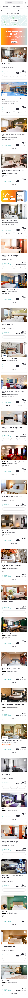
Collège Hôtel (14, 774)
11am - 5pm (14, 787)
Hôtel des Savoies (14, 808)
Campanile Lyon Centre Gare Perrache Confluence (14, 876)
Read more (14, 42)
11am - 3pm (8, 233)
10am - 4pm (8, 267)
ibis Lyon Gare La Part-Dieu (14, 255)
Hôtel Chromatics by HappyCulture (14, 427)
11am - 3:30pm (14, 993)
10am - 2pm (14, 819)
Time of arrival (5, 6)
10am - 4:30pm (14, 474)
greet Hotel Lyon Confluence (14, 289)
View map (15, 20)
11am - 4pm (14, 611)
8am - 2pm (6, 76)
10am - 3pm (8, 112)
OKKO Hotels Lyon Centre (14, 220)
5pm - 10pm (20, 233)
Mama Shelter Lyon (14, 600)
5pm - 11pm (20, 405)
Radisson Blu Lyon (14, 324)
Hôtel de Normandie (14, 531)
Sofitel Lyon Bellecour (14, 946)
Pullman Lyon (14, 63)
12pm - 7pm (22, 76)
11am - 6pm (20, 112)
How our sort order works (13, 13)
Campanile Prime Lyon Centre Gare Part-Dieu (14, 135)
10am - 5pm (14, 76)
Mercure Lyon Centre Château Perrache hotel (14, 392)
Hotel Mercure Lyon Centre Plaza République (14, 566)
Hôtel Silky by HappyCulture (14, 912)
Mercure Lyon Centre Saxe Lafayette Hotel (14, 98)
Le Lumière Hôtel (14, 633)
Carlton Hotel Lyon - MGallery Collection (14, 461)
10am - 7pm (14, 752)
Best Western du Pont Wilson (14, 357)
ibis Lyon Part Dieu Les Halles (14, 841)
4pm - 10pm (22, 439)
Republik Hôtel (14, 981)
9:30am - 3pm (14, 543)
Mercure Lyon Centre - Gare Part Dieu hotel (14, 705)
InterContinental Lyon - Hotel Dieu (14, 740)
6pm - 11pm (22, 787)
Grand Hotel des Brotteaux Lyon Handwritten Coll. (14, 669)
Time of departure (17, 6)
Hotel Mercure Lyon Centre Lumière (14, 496)
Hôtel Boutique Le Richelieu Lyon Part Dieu (14, 171)
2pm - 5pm (20, 267)
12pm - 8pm (14, 302)
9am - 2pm (14, 646)
